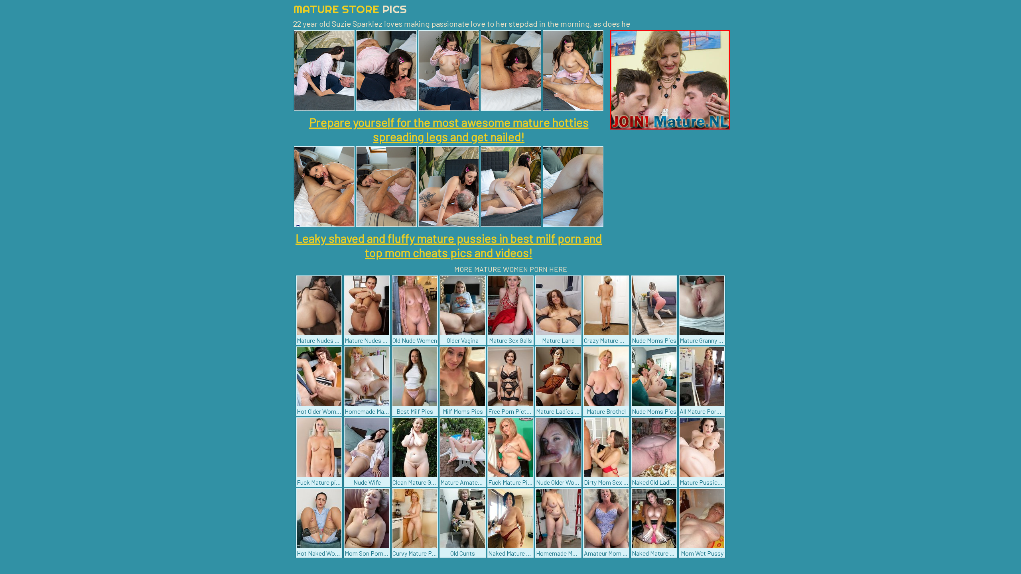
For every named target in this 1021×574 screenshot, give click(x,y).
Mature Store (350, 9)
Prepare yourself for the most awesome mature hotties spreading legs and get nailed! (449, 129)
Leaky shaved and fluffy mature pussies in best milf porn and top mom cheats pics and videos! (449, 245)
